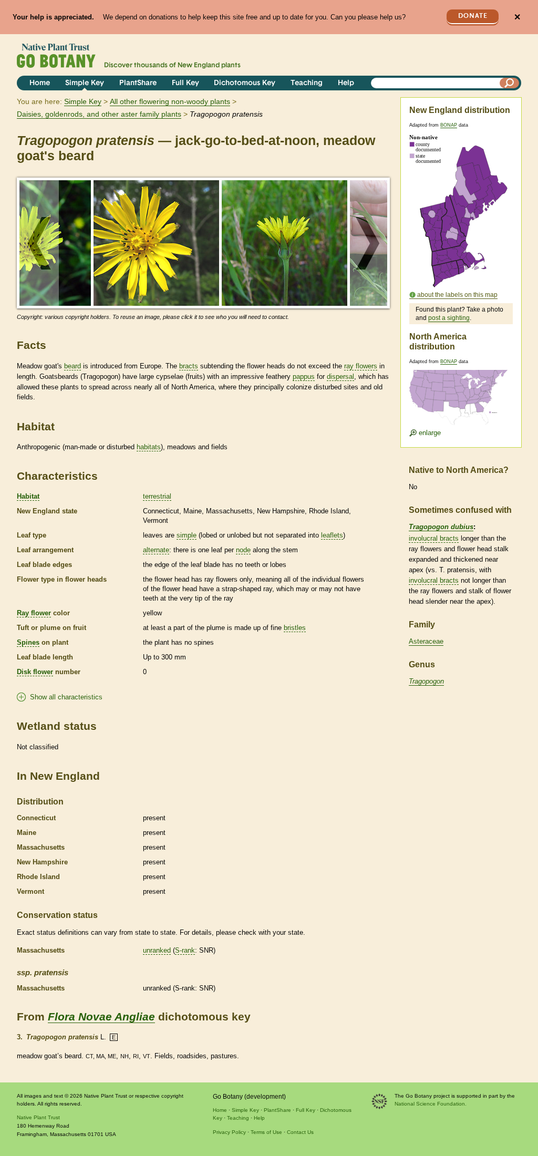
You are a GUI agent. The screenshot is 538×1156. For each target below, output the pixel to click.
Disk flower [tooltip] (35, 672)
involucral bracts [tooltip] (434, 538)
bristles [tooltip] (295, 628)
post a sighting (449, 318)
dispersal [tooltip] (340, 376)
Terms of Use (266, 1132)
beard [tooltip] (72, 366)
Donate (473, 16)
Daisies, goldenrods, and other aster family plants (99, 114)
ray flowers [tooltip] (360, 366)
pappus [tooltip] (304, 376)
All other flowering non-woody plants (170, 101)
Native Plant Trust (38, 1117)
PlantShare (138, 83)
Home (39, 83)
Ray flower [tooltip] (34, 613)
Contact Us (300, 1132)
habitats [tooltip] (149, 447)
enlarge (429, 433)
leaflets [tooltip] (332, 535)
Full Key (185, 83)
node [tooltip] (243, 550)
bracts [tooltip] (188, 366)
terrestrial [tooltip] (157, 496)
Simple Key (84, 83)
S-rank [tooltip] (185, 950)
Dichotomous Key (244, 83)
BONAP (448, 125)
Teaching (307, 83)
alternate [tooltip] (156, 550)
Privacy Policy (229, 1132)
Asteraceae (426, 641)
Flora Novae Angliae (101, 1016)
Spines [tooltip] (28, 642)
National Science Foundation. (431, 1104)
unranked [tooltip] (157, 950)
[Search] (510, 83)
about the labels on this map (457, 294)
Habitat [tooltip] (28, 496)
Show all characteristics (66, 697)
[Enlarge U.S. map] (460, 391)
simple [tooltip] (186, 535)
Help (346, 83)
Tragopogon (426, 681)
